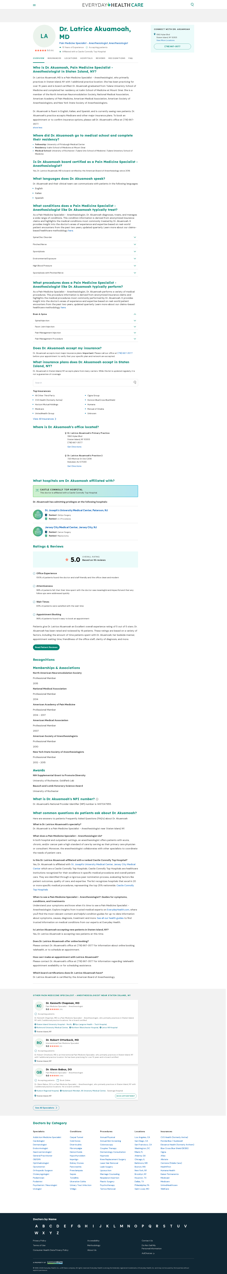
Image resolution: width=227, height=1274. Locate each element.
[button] (192, 4)
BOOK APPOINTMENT (126, 1096)
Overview (38, 58)
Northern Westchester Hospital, (85, 1027)
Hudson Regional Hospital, (48, 1091)
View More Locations (165, 40)
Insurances (54, 58)
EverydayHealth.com (118, 909)
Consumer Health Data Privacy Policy (50, 1250)
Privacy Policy (39, 1240)
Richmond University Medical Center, (52, 1027)
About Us (91, 1250)
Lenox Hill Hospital (109, 1027)
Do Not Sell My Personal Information (152, 1247)
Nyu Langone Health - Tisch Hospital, (91, 1024)
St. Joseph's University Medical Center (92, 864)
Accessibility (93, 1240)
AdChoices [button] (147, 1253)
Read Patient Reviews (46, 647)
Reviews (100, 58)
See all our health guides (110, 918)
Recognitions (117, 58)
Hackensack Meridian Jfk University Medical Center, (84, 1091)
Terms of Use (39, 1245)
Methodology (93, 1245)
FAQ (130, 58)
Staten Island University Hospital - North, (54, 1024)
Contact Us (147, 1240)
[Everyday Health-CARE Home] (113, 5)
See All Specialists (44, 1107)
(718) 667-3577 (125, 353)
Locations (71, 58)
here (70, 230)
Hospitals (86, 58)
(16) (52, 50)
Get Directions (74, 446)
